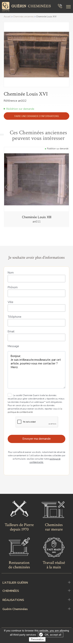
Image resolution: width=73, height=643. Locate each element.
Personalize (37, 639)
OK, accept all (53, 634)
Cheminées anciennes (23, 16)
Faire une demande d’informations (36, 116)
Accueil (7, 16)
